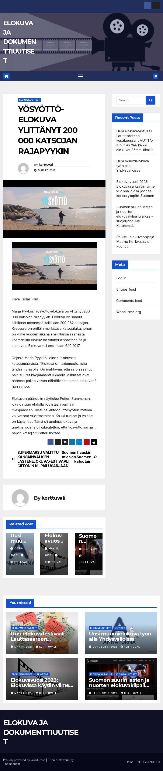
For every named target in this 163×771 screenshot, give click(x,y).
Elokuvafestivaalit (24, 628)
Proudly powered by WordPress (24, 760)
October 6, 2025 (105, 646)
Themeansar (11, 763)
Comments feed (129, 300)
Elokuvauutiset (29, 100)
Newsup (64, 760)
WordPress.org (128, 312)
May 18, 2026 (24, 646)
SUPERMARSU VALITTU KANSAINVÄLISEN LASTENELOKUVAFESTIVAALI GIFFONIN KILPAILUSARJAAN (35, 459)
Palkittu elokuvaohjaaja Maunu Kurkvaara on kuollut (135, 241)
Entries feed (126, 289)
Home (129, 762)
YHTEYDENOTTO (148, 762)
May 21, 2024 (24, 693)
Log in (121, 278)
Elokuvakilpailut (101, 674)
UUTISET (120, 628)
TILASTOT (42, 674)
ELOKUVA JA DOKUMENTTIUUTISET (19, 42)
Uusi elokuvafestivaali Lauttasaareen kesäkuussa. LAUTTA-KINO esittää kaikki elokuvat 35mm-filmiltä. (135, 140)
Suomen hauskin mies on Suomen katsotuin (76, 456)
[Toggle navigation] (80, 76)
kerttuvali (46, 165)
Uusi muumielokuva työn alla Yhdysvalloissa (120, 636)
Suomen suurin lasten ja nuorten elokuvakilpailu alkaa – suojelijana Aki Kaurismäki (134, 216)
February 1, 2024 (106, 693)
